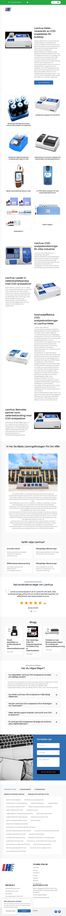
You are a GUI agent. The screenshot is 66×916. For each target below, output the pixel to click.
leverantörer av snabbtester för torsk (18, 844)
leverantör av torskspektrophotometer (46, 830)
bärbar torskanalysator (13, 800)
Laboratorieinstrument (12, 888)
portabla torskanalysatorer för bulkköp (18, 830)
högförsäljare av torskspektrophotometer (19, 813)
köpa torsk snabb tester (44, 813)
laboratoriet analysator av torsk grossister (41, 837)
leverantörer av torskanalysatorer (16, 803)
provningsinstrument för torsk (16, 851)
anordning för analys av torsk (15, 806)
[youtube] (59, 911)
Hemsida (36, 867)
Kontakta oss (37, 883)
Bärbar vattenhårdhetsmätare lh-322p (18, 191)
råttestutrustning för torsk (39, 817)
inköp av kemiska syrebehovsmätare (40, 806)
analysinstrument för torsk (14, 841)
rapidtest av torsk (32, 810)
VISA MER (10, 652)
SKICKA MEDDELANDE (48, 772)
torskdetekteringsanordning (15, 837)
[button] (29, 611)
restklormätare (35, 820)
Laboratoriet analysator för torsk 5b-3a (47, 115)
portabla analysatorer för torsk (16, 834)
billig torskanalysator (37, 803)
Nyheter (35, 880)
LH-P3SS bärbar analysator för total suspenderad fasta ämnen (47, 191)
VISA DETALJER (18, 108)
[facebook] (55, 911)
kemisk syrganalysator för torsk (16, 848)
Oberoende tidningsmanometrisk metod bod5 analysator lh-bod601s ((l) (18, 124)
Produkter (36, 873)
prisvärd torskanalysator (36, 834)
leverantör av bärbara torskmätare (17, 824)
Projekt (35, 875)
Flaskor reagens (47, 224)
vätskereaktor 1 (18, 231)
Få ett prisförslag (43, 82)
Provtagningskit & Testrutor (14, 896)
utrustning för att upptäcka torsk (40, 848)
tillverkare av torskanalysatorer (34, 800)
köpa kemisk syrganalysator (42, 844)
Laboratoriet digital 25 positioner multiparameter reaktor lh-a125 (18, 158)
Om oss (35, 870)
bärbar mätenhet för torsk (14, 810)
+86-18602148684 (15, 2)
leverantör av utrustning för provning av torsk (41, 841)
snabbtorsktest (53, 803)
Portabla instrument (11, 891)
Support (35, 878)
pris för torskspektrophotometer (16, 820)
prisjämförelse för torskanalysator (17, 817)
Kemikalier (8, 893)
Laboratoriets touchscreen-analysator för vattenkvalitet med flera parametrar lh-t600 (47, 158)
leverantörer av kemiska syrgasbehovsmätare (20, 827)
